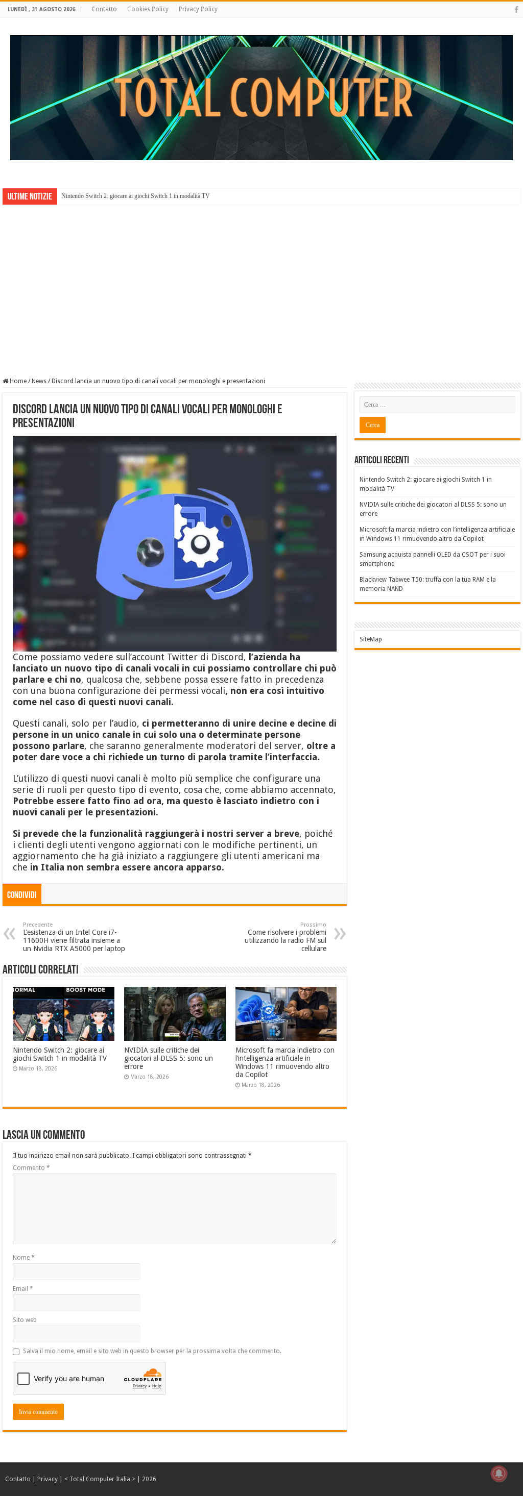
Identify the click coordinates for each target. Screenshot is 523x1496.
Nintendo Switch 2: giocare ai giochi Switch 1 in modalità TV (135, 196)
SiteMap (371, 639)
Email (23, 1288)
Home (17, 381)
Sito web (25, 1320)
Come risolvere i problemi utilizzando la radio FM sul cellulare (285, 937)
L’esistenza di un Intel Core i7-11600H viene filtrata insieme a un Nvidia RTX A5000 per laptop (74, 937)
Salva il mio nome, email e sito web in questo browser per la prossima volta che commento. (152, 1351)
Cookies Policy (148, 9)
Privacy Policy (198, 9)
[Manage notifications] (499, 1473)
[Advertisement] (261, 283)
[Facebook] (516, 10)
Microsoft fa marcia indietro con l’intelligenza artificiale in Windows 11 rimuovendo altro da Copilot (285, 1062)
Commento (31, 1167)
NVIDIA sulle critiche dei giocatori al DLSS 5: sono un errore (168, 1058)
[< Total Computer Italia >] (261, 97)
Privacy (47, 1479)
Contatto (104, 9)
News (39, 381)
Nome (24, 1257)
